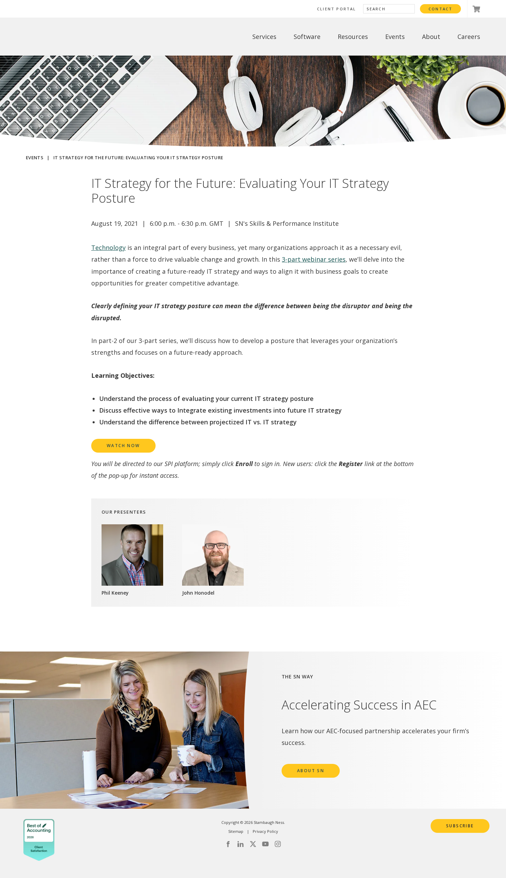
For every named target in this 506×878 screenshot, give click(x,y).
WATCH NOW (123, 445)
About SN (310, 771)
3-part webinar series (314, 259)
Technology (108, 247)
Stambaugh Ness (61, 36)
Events (34, 157)
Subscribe (460, 826)
